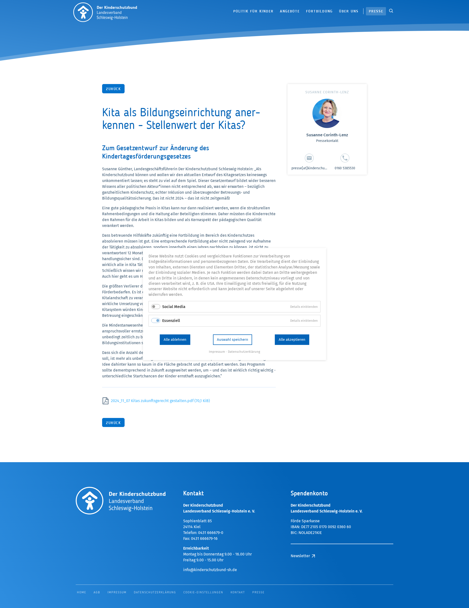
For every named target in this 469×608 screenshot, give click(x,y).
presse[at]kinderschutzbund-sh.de (318, 168)
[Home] (105, 11)
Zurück (113, 89)
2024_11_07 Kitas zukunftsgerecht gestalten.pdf (160, 400)
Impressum (217, 351)
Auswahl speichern (232, 339)
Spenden (453, 39)
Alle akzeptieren (292, 339)
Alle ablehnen (175, 339)
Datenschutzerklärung (244, 351)
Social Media (173, 306)
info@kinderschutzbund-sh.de (210, 569)
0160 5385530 (345, 168)
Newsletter (453, 51)
